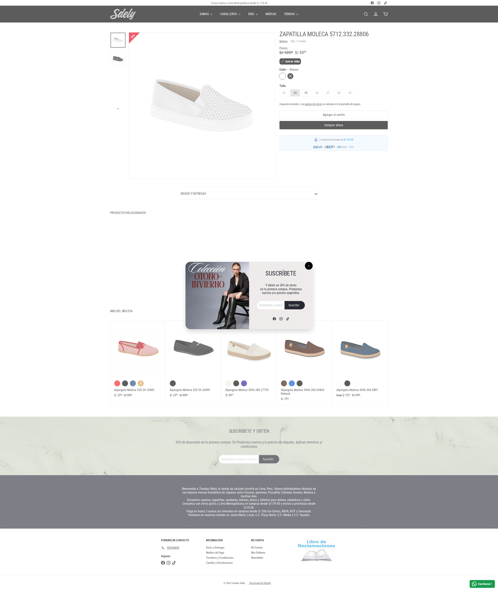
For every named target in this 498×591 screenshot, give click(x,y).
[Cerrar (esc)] (309, 266)
